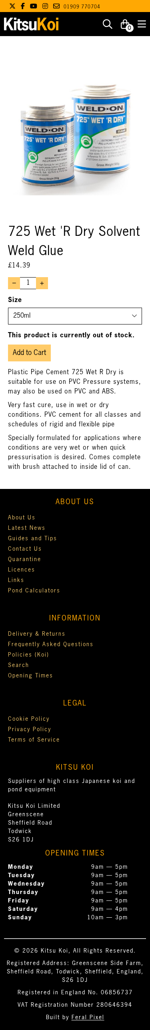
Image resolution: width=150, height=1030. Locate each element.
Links (16, 580)
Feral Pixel (88, 1017)
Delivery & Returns (37, 634)
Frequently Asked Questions (51, 644)
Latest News (27, 528)
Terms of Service (34, 740)
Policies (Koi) (28, 655)
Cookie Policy (29, 719)
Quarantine (24, 559)
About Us (22, 518)
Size (15, 300)
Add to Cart (29, 353)
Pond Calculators (34, 591)
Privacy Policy (29, 729)
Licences (21, 570)
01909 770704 (82, 7)
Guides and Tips (32, 538)
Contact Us (25, 549)
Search (18, 665)
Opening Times (30, 676)
